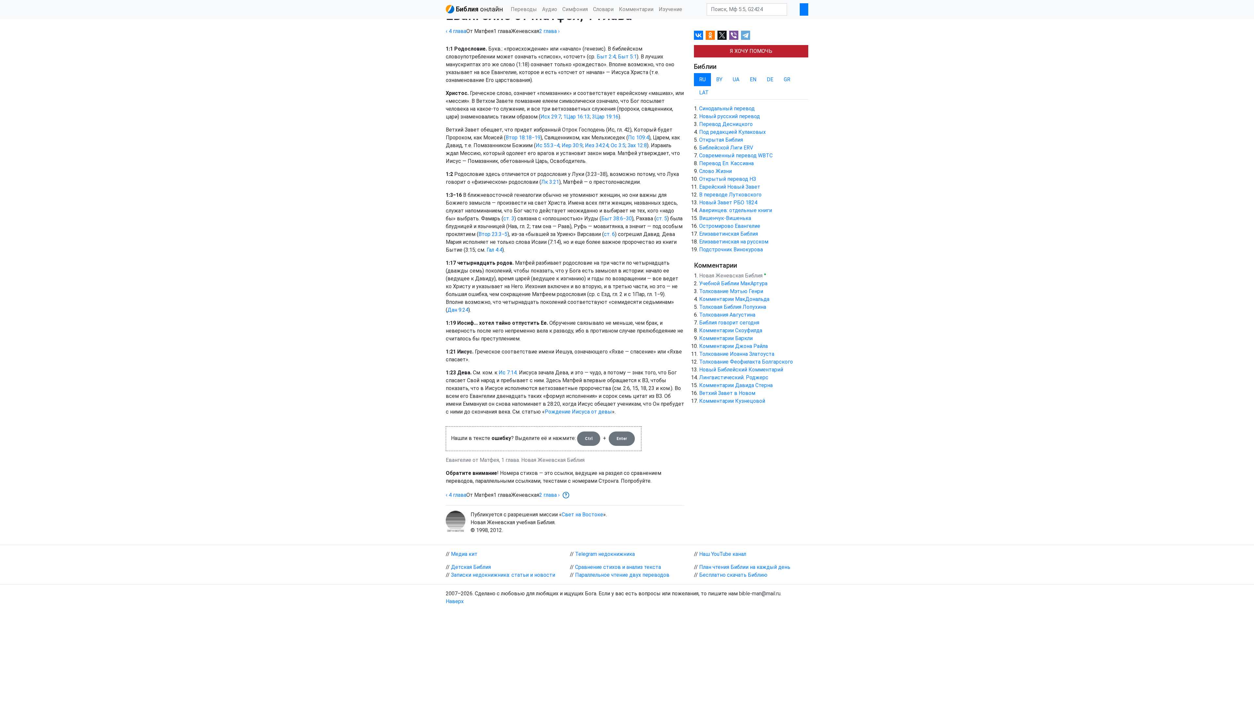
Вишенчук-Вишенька (725, 218)
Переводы (524, 9)
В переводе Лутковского (730, 195)
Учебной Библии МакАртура (733, 283)
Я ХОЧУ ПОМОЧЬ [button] (751, 51)
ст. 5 (661, 218)
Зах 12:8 (637, 145)
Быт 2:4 (606, 57)
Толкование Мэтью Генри (731, 291)
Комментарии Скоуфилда (730, 330)
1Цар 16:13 (576, 117)
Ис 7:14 (508, 372)
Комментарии (636, 9)
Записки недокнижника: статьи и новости (503, 575)
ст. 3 (508, 218)
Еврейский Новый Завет (729, 187)
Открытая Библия (721, 140)
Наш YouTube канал (722, 554)
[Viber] (733, 35)
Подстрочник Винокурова (731, 249)
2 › (549, 31)
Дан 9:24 (457, 310)
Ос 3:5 (618, 145)
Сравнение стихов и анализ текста (618, 567)
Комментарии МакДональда (734, 299)
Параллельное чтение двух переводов (622, 575)
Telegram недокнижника (605, 554)
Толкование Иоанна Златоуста (736, 354)
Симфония (575, 9)
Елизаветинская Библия (728, 234)
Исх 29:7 (550, 117)
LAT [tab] (704, 92)
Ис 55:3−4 (547, 145)
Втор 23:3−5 (492, 234)
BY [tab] (719, 79)
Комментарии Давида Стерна (736, 385)
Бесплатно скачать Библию (733, 575)
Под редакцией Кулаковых (732, 132)
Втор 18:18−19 (523, 137)
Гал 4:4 (494, 250)
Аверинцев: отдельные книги (735, 210)
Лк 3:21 (550, 182)
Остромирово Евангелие (729, 226)
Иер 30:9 (572, 145)
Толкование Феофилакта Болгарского (746, 362)
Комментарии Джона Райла (733, 346)
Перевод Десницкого (726, 124)
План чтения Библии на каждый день (744, 567)
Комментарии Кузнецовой (732, 401)
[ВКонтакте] (698, 35)
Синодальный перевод (727, 108)
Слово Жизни (715, 171)
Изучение (670, 9)
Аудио (549, 9)
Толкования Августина (727, 315)
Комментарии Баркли (726, 338)
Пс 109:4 (638, 137)
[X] (722, 35)
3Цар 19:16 (605, 117)
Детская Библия (471, 567)
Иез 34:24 (596, 145)
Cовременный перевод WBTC (736, 155)
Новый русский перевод (729, 116)
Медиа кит (464, 554)
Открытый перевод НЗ (727, 179)
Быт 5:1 (627, 57)
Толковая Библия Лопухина (732, 307)
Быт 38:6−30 (616, 218)
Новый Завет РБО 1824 (728, 202)
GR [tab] (787, 79)
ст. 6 (609, 234)
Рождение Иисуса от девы (578, 412)
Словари (603, 9)
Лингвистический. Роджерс (733, 377)
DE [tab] (770, 79)
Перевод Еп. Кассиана (726, 163)
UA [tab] (736, 79)
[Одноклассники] (710, 35)
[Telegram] (745, 35)
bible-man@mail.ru (759, 593)
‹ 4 (456, 31)
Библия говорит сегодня (729, 323)
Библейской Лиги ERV (726, 148)
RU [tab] (702, 79)
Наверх (455, 601)
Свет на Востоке (582, 514)
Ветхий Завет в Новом (727, 393)
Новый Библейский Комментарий (741, 370)
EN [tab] (753, 79)
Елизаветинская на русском (733, 242)
